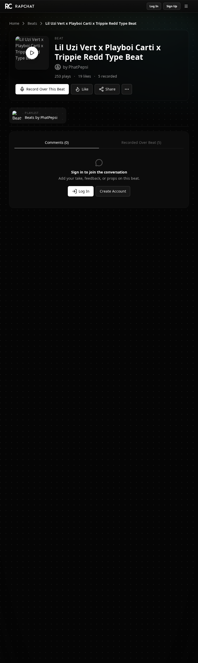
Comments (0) (57, 142)
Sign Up (172, 6)
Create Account (113, 191)
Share (110, 89)
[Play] (31, 52)
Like (85, 89)
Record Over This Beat (45, 89)
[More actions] (127, 89)
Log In (154, 6)
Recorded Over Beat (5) (141, 142)
